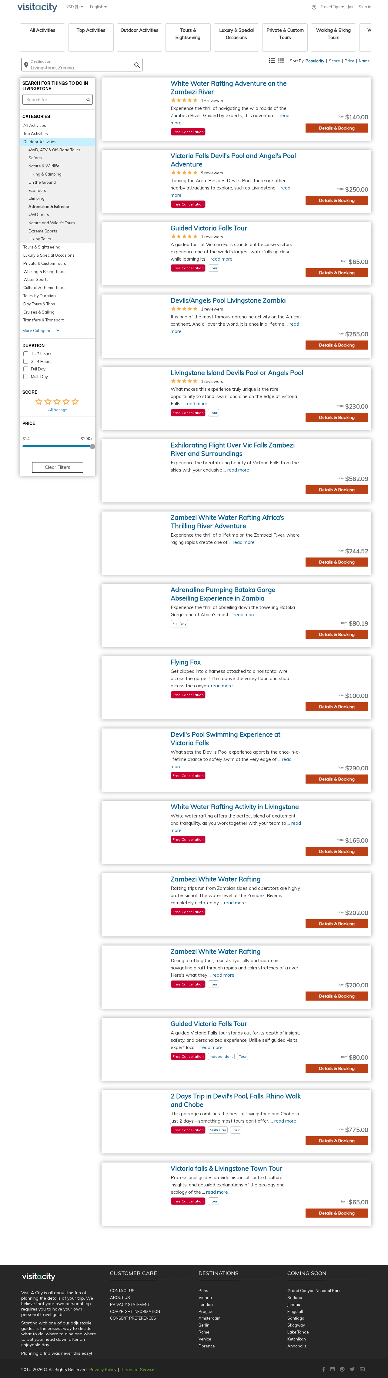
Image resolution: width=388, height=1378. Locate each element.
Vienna (205, 1297)
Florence (207, 1345)
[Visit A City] (38, 1277)
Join (351, 6)
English (97, 6)
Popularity (315, 60)
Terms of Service (137, 1369)
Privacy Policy (102, 1369)
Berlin (204, 1325)
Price (349, 60)
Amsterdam (209, 1318)
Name (364, 60)
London (206, 1304)
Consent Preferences (133, 1318)
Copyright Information (135, 1311)
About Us (120, 1297)
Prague (205, 1311)
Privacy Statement (130, 1304)
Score (334, 60)
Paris (203, 1290)
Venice (205, 1339)
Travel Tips (331, 6)
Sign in (365, 6)
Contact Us (122, 1290)
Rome (204, 1332)
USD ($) (73, 6)
